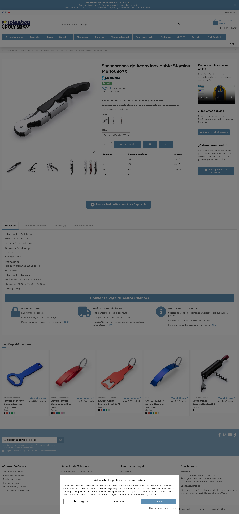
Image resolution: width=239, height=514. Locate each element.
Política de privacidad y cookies (161, 508)
